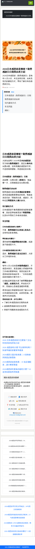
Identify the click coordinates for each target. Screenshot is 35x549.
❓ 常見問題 (11, 405)
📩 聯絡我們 (12, 397)
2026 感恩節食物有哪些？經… (17, 474)
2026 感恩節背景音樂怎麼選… (17, 480)
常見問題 (8, 107)
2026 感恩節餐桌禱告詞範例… (17, 491)
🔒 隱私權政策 (21, 401)
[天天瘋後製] (7, 2)
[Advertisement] (17, 29)
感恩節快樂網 (8, 12)
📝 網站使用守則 (22, 405)
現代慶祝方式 (10, 103)
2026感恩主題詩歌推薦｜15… (17, 457)
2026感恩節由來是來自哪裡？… (17, 446)
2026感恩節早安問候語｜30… (17, 440)
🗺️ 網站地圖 (12, 409)
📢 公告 (11, 401)
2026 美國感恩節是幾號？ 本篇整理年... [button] (17, 547)
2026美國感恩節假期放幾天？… (17, 485)
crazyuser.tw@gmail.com (17, 415)
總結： (7, 110)
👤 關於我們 (22, 397)
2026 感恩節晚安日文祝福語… (17, 468)
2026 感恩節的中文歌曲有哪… (17, 463)
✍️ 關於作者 (22, 409)
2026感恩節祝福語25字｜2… (17, 452)
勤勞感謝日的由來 (12, 99)
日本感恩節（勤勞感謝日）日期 (18, 96)
